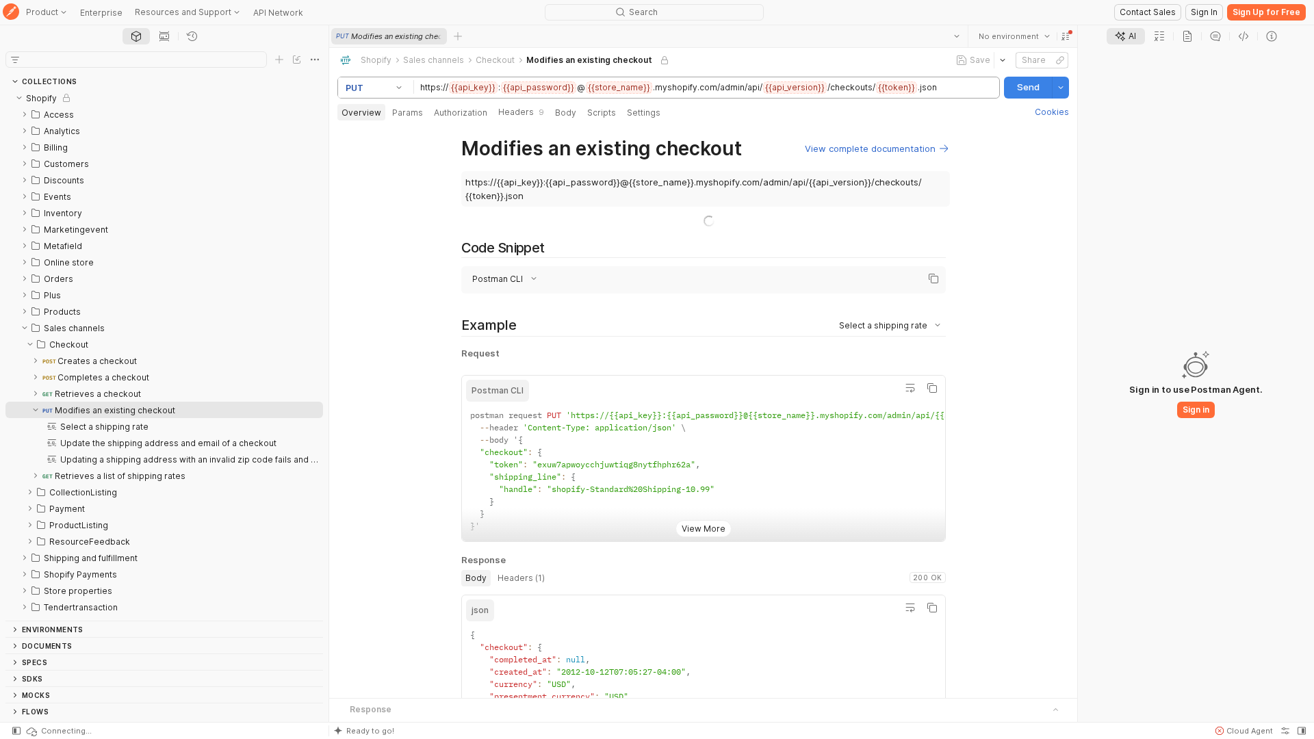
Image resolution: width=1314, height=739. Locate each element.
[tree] (164, 355)
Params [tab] (407, 112)
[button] (1065, 36)
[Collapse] (19, 97)
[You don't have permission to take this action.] (458, 36)
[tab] (136, 36)
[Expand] (24, 114)
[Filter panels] (15, 59)
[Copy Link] (1060, 60)
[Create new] (279, 59)
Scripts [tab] (601, 112)
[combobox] (1014, 36)
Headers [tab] (521, 112)
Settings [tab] (643, 112)
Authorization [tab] (460, 112)
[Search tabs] (957, 36)
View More (703, 518)
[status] (58, 731)
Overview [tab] (361, 112)
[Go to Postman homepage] (11, 12)
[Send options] (1061, 88)
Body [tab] (565, 112)
